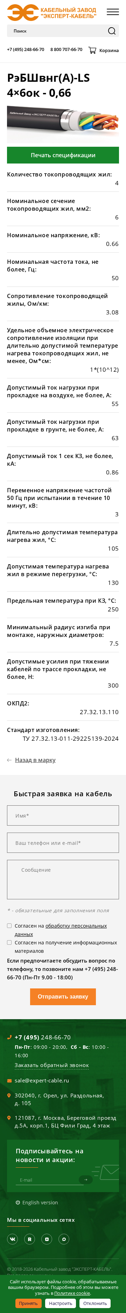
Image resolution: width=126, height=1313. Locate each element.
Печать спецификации (63, 155)
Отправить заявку (63, 997)
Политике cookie (72, 1293)
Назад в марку (35, 760)
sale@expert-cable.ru (42, 1080)
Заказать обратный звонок (52, 1064)
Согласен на (61, 929)
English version (40, 1202)
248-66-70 (43, 1037)
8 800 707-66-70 (66, 49)
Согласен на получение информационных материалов (66, 946)
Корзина (109, 50)
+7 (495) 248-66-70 (25, 49)
